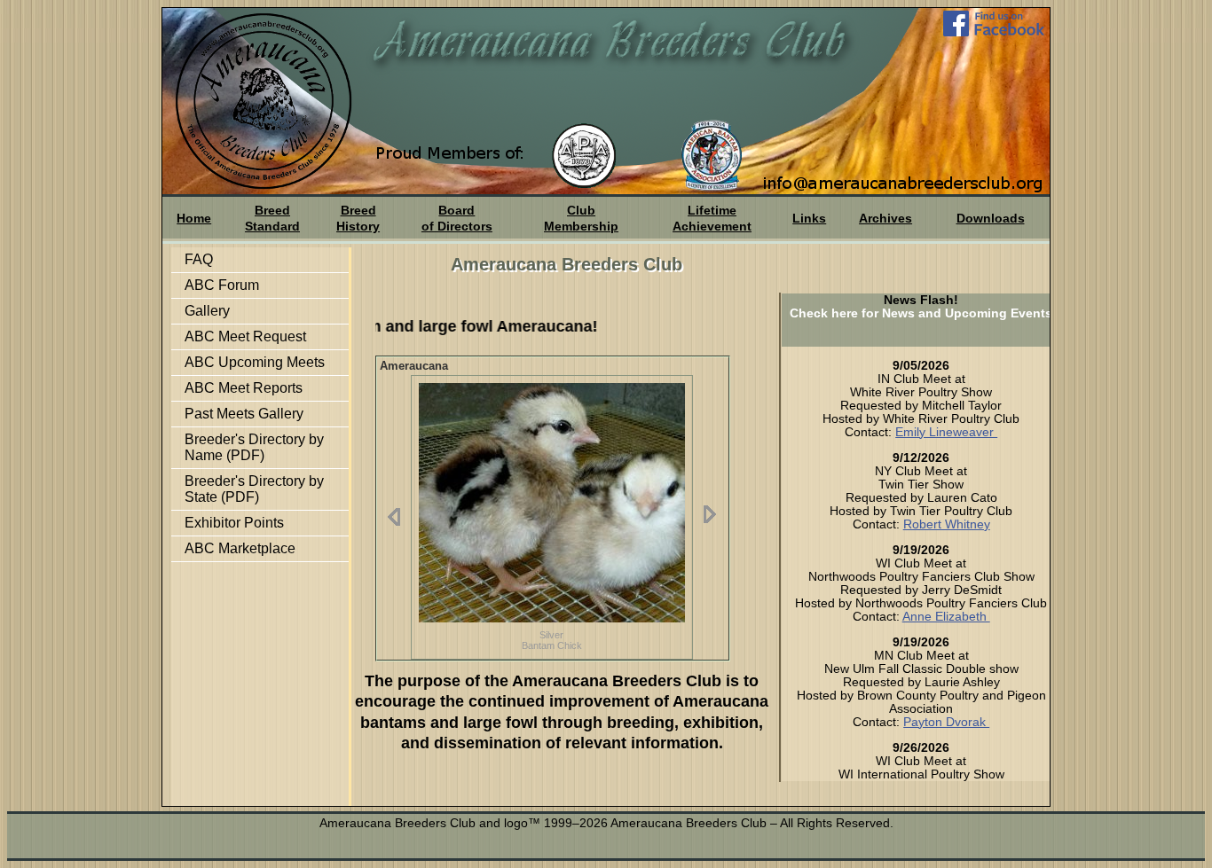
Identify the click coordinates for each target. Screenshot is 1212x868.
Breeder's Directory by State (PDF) (254, 488)
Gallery (207, 310)
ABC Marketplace (240, 548)
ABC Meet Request (245, 336)
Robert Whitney (946, 524)
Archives (885, 218)
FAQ (199, 259)
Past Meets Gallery (244, 413)
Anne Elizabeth (946, 616)
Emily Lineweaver (946, 432)
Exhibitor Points (234, 522)
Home (194, 218)
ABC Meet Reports (244, 387)
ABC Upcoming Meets (255, 362)
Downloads (990, 218)
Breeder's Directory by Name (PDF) (254, 447)
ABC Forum (222, 285)
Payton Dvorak (946, 722)
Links (809, 218)
